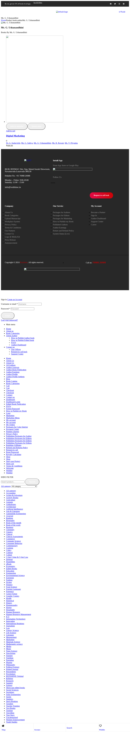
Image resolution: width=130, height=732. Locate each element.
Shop (3, 730)
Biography (10, 520)
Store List (10, 464)
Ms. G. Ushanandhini (42, 143)
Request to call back (19, 352)
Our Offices (16, 349)
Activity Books (12, 498)
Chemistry (10, 530)
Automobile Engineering (16, 514)
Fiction (9, 582)
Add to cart (10, 131)
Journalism (10, 626)
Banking (9, 518)
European (10, 578)
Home (3, 20)
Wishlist (102, 730)
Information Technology (16, 619)
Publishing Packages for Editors (19, 438)
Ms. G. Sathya (27, 143)
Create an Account (14, 299)
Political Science (12, 667)
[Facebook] (110, 3)
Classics (9, 532)
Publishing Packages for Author (18, 436)
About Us (10, 361)
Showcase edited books (15, 688)
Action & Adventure (14, 495)
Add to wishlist (16, 126)
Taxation (9, 704)
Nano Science (11, 651)
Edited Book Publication (16, 404)
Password (5, 309)
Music (8, 649)
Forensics (10, 591)
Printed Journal (12, 669)
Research (9, 681)
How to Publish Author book (22, 338)
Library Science (12, 630)
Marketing (10, 415)
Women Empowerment (15, 720)
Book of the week (13, 525)
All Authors (10, 365)
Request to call (12, 450)
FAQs (13, 342)
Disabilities (10, 562)
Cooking (9, 548)
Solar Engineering (13, 694)
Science (9, 685)
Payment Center (12, 429)
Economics (10, 566)
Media (8, 646)
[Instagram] (119, 3)
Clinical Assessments (14, 536)
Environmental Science (15, 575)
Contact (9, 395)
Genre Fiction (11, 594)
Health (8, 598)
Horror (9, 607)
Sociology (10, 692)
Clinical (9, 534)
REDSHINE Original (14, 676)
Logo (8, 413)
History (9, 603)
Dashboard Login (13, 402)
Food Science (11, 587)
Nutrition (9, 658)
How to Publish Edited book (22, 340)
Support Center (17, 354)
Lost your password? (9, 320)
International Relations (15, 623)
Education (10, 571)
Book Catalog (11, 381)
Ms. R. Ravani (58, 143)
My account (11, 420)
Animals (9, 502)
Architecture (11, 507)
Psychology (10, 674)
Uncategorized (12, 717)
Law (8, 628)
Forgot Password (13, 409)
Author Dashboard (18, 345)
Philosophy (10, 665)
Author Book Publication (16, 370)
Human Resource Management (18, 614)
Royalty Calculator (13, 454)
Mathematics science (14, 644)
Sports (8, 697)
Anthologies (11, 504)
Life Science (11, 633)
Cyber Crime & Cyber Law (17, 557)
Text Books (10, 708)
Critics (8, 550)
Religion (9, 678)
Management (11, 637)
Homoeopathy (12, 605)
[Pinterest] (123, 3)
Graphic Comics (12, 596)
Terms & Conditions (14, 466)
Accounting (10, 493)
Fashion (9, 580)
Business (9, 527)
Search (32, 482)
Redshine (24, 262)
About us (9, 331)
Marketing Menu (13, 418)
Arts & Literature (13, 511)
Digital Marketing (15, 135)
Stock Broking (12, 701)
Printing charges (12, 431)
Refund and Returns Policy (17, 448)
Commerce (10, 539)
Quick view (36, 126)
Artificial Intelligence (14, 509)
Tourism (9, 710)
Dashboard (10, 399)
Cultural (9, 552)
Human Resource (13, 612)
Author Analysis (12, 367)
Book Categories (13, 333)
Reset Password (12, 452)
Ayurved (9, 516)
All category (11, 491)
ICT (7, 617)
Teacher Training (13, 706)
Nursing (9, 656)
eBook (8, 564)
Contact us (10, 347)
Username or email (9, 304)
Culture (9, 555)
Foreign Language (13, 589)
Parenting (10, 660)
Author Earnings (12, 372)
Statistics (9, 699)
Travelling (10, 713)
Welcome (10, 468)
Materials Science (13, 642)
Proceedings (11, 672)
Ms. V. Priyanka (71, 143)
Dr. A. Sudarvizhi (13, 143)
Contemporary (12, 546)
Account (37, 730)
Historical (10, 601)
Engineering (11, 573)
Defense (9, 559)
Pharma (9, 662)
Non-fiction (10, 653)
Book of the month (13, 523)
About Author (11, 336)
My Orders (10, 425)
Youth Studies (11, 722)
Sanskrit (9, 683)
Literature (10, 635)
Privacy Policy (12, 434)
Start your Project (13, 461)
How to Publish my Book (16, 411)
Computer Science (13, 541)
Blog (8, 379)
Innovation (10, 621)
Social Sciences (12, 690)
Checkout (10, 390)
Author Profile (12, 374)
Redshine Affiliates (13, 445)
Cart (8, 386)
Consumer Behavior (14, 543)
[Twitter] (115, 3)
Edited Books (11, 569)
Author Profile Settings (15, 377)
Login (7, 316)
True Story (10, 715)
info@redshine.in (13, 187)
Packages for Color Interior (17, 427)
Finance (9, 585)
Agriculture (10, 500)
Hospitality (10, 610)
